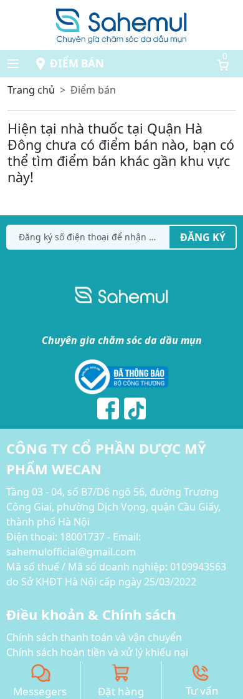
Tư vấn (202, 690)
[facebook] (108, 408)
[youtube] (135, 408)
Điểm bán (77, 63)
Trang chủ (31, 90)
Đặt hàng (121, 691)
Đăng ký (203, 237)
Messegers (40, 691)
